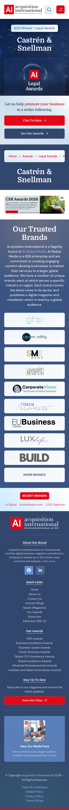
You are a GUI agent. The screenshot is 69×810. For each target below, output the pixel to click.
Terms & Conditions (34, 787)
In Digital (7, 504)
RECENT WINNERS (34, 496)
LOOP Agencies (51, 504)
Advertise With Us (34, 621)
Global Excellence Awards (34, 661)
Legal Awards (48, 156)
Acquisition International (38, 775)
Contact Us (34, 599)
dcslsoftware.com (27, 504)
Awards (27, 156)
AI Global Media (34, 252)
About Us (34, 594)
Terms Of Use (34, 800)
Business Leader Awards (34, 647)
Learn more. (49, 561)
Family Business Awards (34, 652)
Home (13, 156)
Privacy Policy (34, 796)
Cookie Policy (34, 791)
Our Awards (34, 612)
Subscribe (34, 616)
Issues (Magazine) (34, 608)
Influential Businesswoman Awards (34, 665)
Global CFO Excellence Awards (35, 656)
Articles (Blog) (34, 603)
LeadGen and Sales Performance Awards (34, 670)
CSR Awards (34, 638)
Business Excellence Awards (34, 643)
